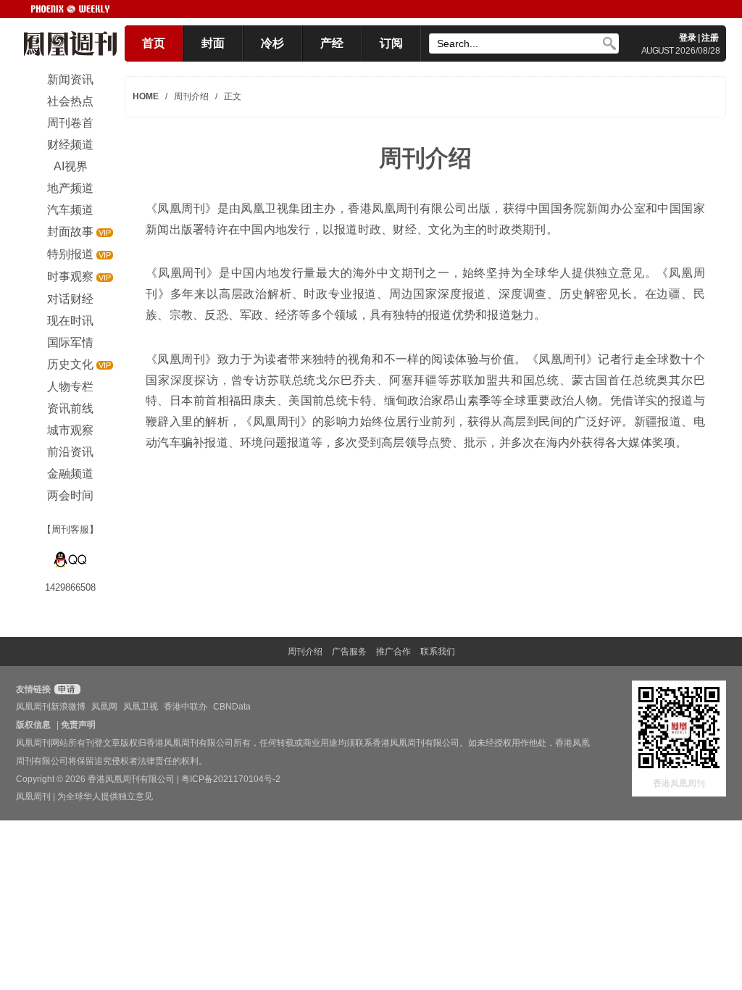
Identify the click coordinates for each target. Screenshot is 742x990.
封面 (213, 43)
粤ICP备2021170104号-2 (230, 779)
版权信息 (33, 725)
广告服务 (349, 651)
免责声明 (78, 725)
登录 (687, 38)
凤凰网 (104, 707)
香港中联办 (185, 707)
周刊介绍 (305, 651)
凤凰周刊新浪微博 (51, 707)
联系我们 (437, 651)
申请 (65, 689)
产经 (331, 43)
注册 (710, 38)
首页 (153, 43)
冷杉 (272, 43)
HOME (146, 96)
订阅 (391, 43)
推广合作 (393, 651)
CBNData (232, 707)
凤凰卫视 (140, 707)
